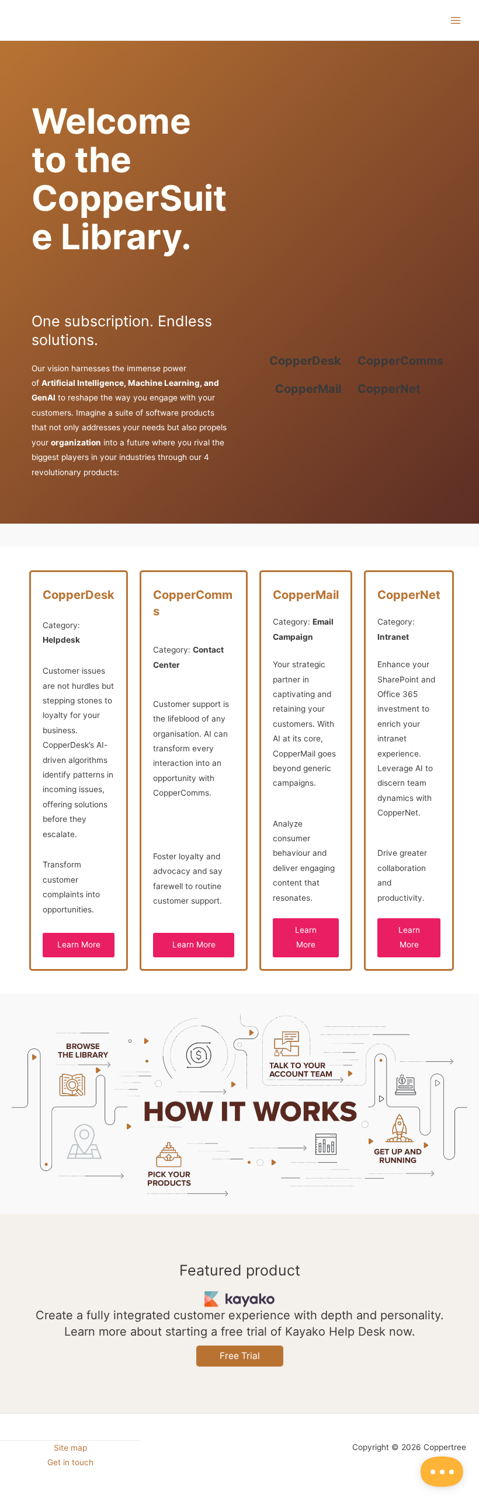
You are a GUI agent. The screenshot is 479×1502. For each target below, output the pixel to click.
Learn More (78, 944)
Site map (70, 1447)
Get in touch (70, 1462)
